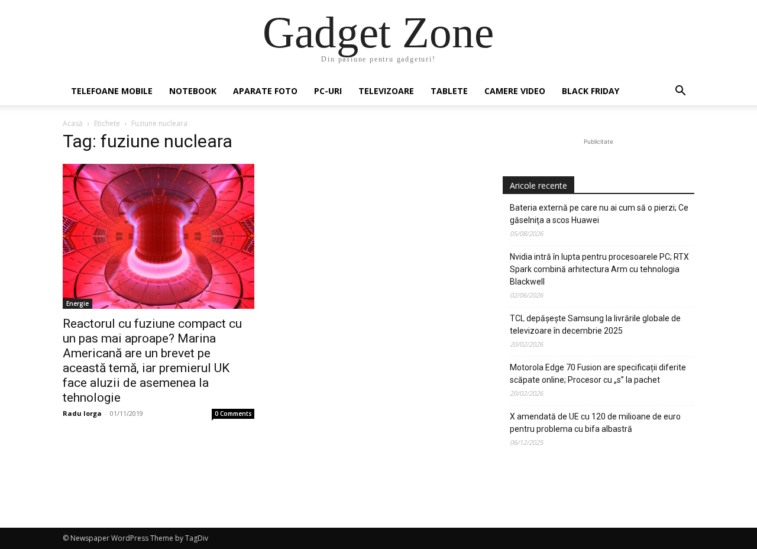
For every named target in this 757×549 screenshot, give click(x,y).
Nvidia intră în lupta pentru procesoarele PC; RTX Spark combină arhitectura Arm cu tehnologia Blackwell (599, 269)
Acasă (73, 123)
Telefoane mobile (112, 90)
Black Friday (590, 90)
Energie (77, 303)
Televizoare (386, 90)
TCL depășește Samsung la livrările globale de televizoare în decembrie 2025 (595, 324)
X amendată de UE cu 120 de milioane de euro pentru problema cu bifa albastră (595, 423)
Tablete (449, 90)
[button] (680, 92)
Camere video (514, 90)
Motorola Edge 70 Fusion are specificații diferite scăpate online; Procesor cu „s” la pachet (598, 374)
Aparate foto (265, 90)
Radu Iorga (82, 413)
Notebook (192, 90)
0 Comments (233, 413)
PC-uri (328, 90)
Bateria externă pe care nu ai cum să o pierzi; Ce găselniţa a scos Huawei (599, 214)
